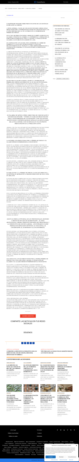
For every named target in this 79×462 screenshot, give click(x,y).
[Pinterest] (29, 327)
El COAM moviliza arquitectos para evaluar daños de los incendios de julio (47, 368)
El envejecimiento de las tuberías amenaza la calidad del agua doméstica (31, 368)
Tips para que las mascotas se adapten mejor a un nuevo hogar (56, 352)
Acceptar (51, 457)
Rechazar (61, 457)
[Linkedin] (28, 343)
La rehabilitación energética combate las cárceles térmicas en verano (31, 399)
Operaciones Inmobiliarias (62, 362)
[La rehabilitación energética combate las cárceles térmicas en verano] (31, 388)
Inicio (6, 8)
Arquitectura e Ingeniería (45, 362)
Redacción (10, 15)
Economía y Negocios (12, 8)
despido (59, 78)
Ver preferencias (72, 457)
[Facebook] (23, 327)
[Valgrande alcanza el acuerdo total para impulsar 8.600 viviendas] (14, 388)
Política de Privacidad (63, 459)
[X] (26, 327)
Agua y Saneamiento (27, 362)
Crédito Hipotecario (11, 362)
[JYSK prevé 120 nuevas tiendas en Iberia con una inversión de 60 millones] (48, 388)
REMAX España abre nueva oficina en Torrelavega (61, 71)
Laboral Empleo (21, 8)
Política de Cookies (54, 459)
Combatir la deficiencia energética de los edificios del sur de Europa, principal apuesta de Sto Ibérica (22, 352)
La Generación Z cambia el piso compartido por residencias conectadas (60, 62)
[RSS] (71, 430)
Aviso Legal (71, 459)
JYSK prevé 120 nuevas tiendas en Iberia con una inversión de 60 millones (47, 399)
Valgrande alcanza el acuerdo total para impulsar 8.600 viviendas (14, 399)
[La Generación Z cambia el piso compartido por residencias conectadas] (65, 388)
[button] (76, 445)
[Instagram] (25, 343)
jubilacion (65, 78)
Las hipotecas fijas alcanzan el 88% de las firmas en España (14, 367)
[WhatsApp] (32, 327)
